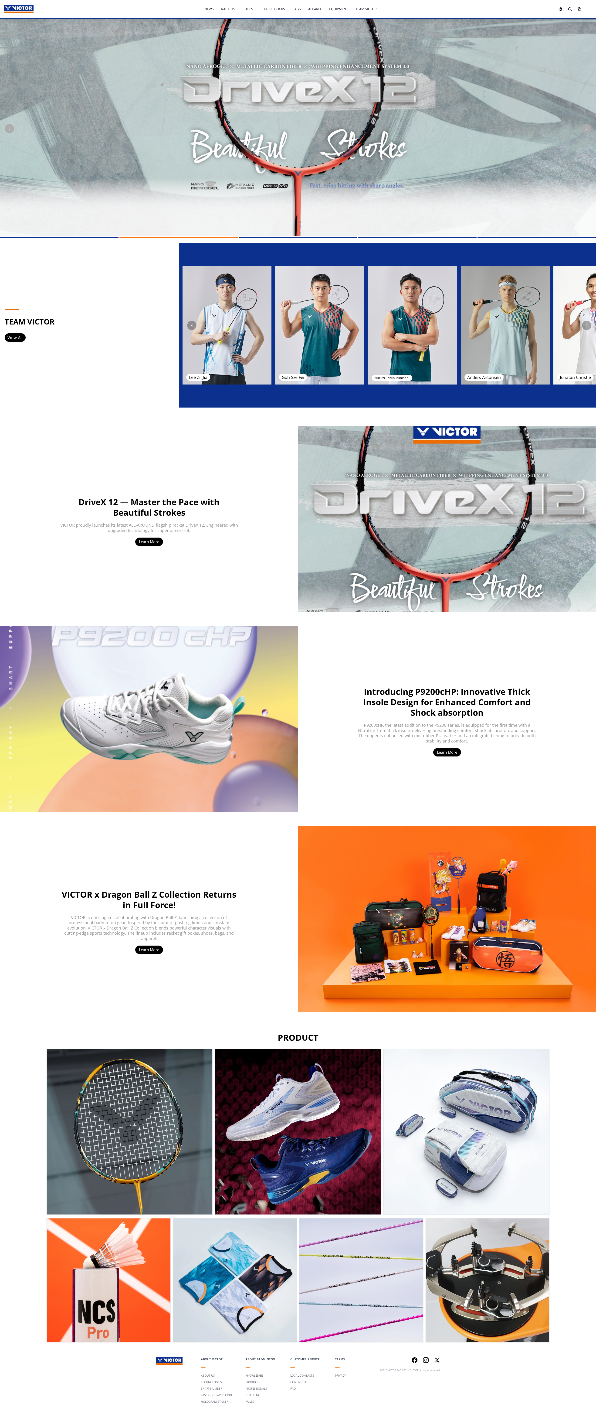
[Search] (570, 9)
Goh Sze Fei (293, 377)
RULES (250, 1402)
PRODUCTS (253, 1382)
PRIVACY (340, 1376)
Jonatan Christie (575, 377)
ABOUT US (208, 1376)
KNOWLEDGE (254, 1376)
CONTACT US (299, 1382)
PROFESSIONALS (256, 1389)
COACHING (253, 1395)
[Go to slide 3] (298, 237)
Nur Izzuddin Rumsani (392, 378)
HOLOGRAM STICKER (214, 1402)
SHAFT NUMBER (211, 1389)
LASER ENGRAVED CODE (217, 1395)
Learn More (149, 541)
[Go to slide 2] (178, 237)
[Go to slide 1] (59, 237)
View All (15, 337)
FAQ (293, 1389)
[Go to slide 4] (417, 237)
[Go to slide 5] (536, 237)
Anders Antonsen (484, 377)
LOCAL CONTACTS (302, 1376)
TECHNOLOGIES (211, 1382)
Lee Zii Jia (198, 377)
